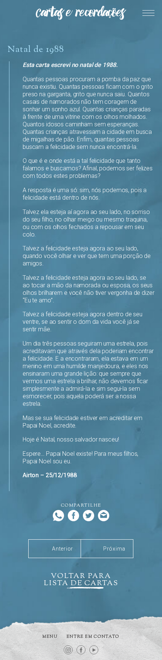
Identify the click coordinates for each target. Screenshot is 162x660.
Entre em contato (93, 637)
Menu (50, 637)
